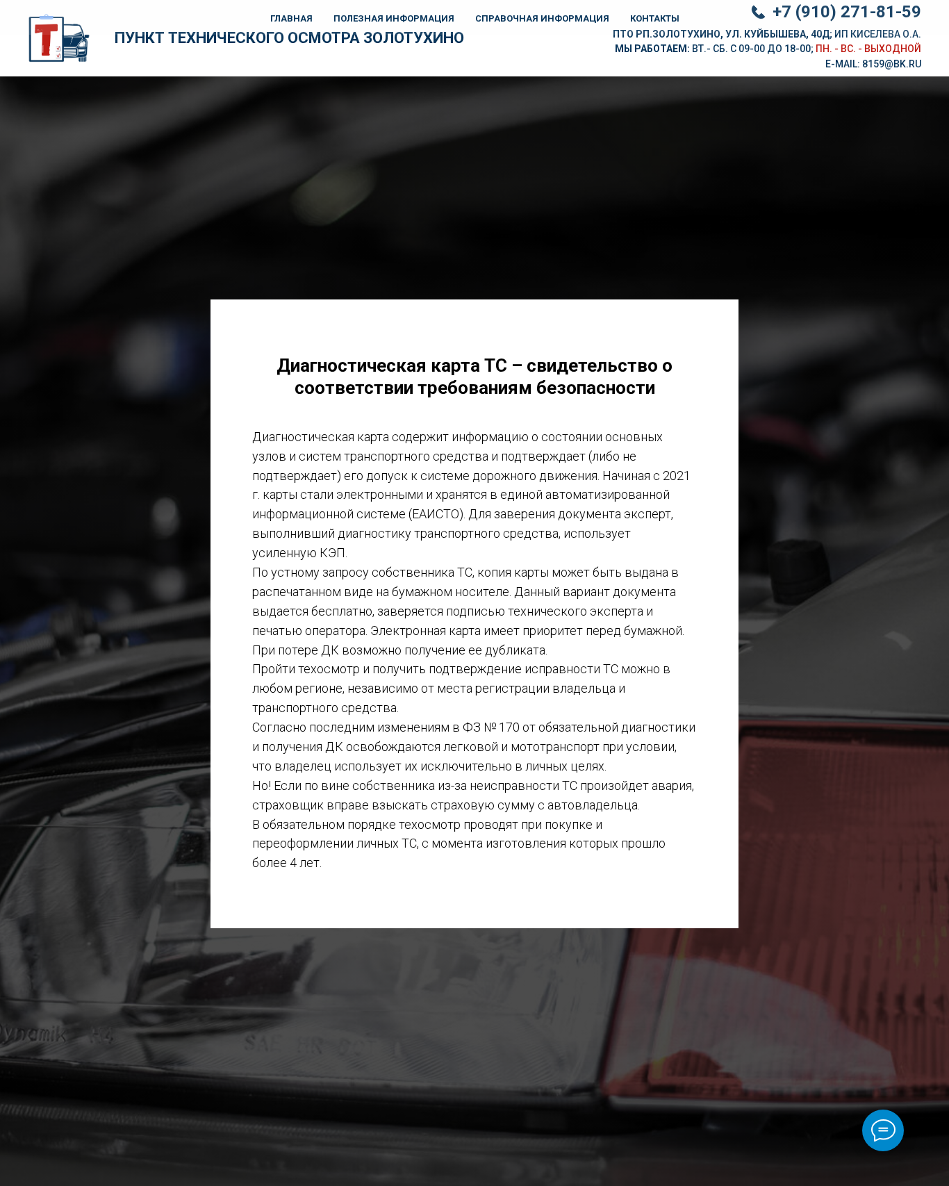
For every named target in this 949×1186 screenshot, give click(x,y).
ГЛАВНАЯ (291, 18)
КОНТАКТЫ (654, 18)
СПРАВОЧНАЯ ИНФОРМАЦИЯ (542, 18)
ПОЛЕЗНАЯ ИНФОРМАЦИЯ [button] (393, 18)
